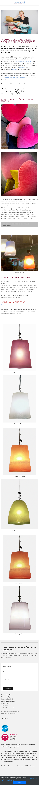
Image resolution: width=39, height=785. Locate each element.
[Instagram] (5, 718)
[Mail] (7, 718)
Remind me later (33, 778)
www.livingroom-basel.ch (8, 713)
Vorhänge (22, 67)
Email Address (7, 666)
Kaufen (3, 305)
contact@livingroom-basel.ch (10, 711)
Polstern (14, 69)
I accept (19, 782)
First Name (6, 672)
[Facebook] (2, 718)
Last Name (6, 679)
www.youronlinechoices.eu (7, 780)
